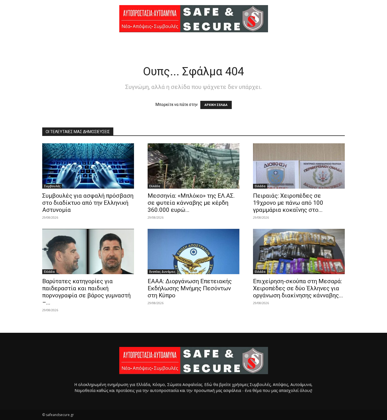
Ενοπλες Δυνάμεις (162, 272)
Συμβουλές (52, 186)
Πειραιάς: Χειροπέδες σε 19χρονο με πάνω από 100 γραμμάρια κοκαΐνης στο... (288, 202)
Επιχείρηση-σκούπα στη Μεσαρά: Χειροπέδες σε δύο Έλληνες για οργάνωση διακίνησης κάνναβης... (298, 288)
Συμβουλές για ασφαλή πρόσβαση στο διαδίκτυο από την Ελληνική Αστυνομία (87, 202)
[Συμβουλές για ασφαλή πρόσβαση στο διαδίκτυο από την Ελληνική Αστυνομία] (88, 166)
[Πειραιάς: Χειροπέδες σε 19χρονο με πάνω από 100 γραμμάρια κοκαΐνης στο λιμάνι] (299, 166)
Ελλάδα (154, 186)
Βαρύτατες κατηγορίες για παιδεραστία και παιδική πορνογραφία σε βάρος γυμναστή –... (86, 292)
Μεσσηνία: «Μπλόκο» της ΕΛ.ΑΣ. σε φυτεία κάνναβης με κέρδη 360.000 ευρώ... (191, 202)
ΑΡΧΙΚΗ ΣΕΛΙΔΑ (216, 105)
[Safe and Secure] (193, 18)
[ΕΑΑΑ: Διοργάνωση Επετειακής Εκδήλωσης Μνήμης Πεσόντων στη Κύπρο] (193, 251)
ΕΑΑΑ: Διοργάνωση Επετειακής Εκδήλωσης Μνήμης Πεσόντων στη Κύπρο (190, 288)
